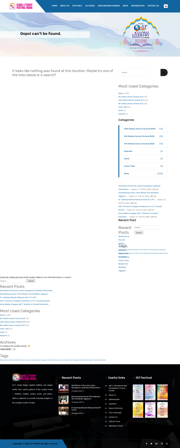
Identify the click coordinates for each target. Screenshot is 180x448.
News (125, 6)
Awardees (113, 404)
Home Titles (123, 107)
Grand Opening (153, 249)
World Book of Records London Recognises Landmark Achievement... (27, 291)
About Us (64, 6)
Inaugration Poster (46, 360)
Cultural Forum (114, 421)
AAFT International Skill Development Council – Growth (118, 388)
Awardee (121, 114)
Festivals (77, 6)
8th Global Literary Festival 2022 (131, 104)
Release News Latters (157, 253)
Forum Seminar (144, 249)
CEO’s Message (115, 413)
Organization (137, 6)
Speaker (103, 360)
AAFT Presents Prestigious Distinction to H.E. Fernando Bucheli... (25, 301)
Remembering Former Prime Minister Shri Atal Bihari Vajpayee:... (123, 264)
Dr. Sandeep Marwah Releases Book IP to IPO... (137, 200)
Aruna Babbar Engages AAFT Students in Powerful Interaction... (25, 304)
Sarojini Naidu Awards (109, 6)
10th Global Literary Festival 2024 (131, 100)
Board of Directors (116, 408)
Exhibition (136, 249)
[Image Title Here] (138, 392)
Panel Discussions (145, 253)
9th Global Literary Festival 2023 (131, 97)
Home (54, 6)
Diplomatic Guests (116, 426)
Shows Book (96, 360)
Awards (2, 360)
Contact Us (153, 6)
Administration (114, 399)
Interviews (55, 360)
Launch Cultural (134, 253)
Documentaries (9, 360)
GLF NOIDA (90, 6)
